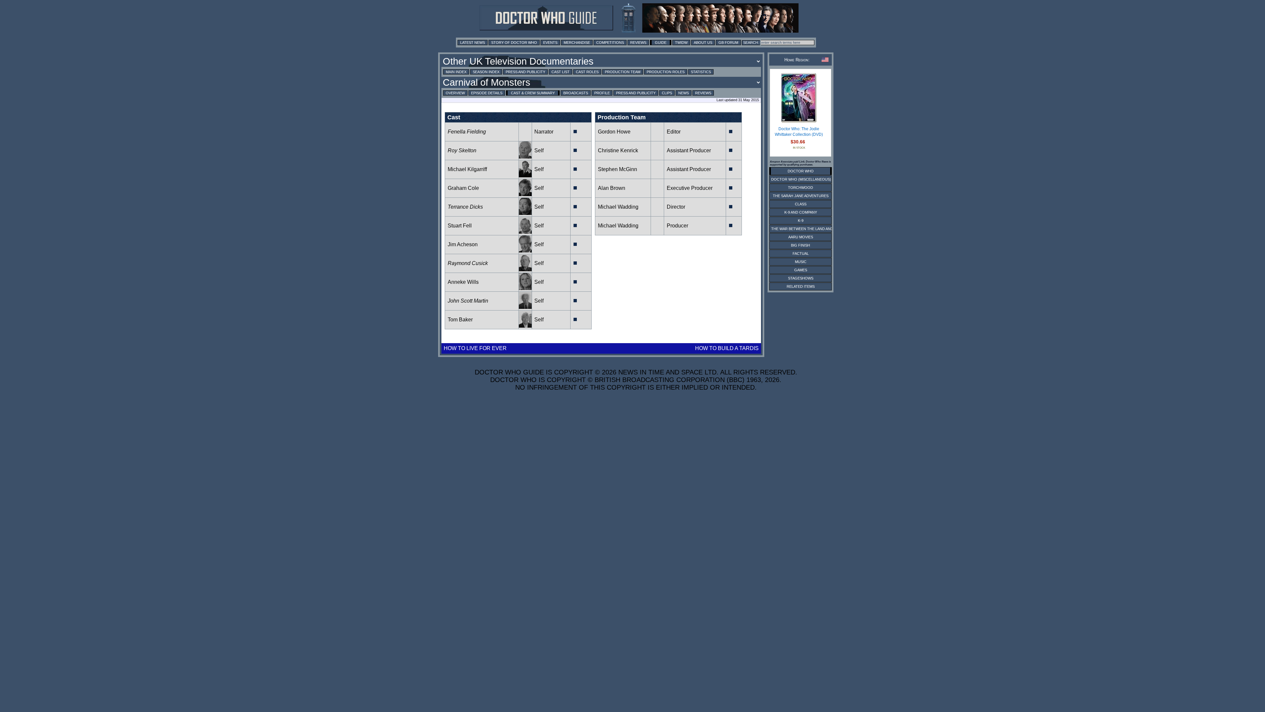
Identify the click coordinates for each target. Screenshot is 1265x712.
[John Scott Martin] (525, 307)
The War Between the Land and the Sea (810, 229)
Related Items (801, 286)
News (683, 93)
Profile (602, 93)
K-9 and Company (800, 212)
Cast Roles (587, 72)
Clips (667, 93)
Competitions (610, 42)
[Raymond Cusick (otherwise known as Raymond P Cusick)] (525, 269)
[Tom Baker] (525, 326)
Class (800, 204)
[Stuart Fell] (525, 232)
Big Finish (800, 245)
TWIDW (681, 42)
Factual (801, 253)
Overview (455, 93)
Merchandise (577, 42)
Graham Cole (463, 188)
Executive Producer (690, 188)
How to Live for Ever (475, 348)
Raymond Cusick (468, 263)
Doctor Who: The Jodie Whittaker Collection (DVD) (799, 132)
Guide (660, 42)
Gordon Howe (614, 131)
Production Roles (666, 72)
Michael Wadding (618, 207)
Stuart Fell (460, 225)
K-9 (800, 220)
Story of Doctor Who (514, 42)
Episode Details (486, 93)
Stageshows (800, 278)
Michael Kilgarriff (467, 169)
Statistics (701, 72)
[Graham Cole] (525, 194)
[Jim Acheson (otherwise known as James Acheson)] (525, 250)
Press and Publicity (525, 72)
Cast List (560, 72)
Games (800, 270)
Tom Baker (460, 319)
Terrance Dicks (465, 207)
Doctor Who (801, 171)
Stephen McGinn (617, 169)
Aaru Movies (800, 237)
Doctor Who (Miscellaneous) (801, 179)
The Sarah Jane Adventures (801, 196)
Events (550, 42)
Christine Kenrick (618, 150)
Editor (674, 131)
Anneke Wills (463, 282)
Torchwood (800, 188)
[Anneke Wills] (525, 288)
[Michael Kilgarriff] (525, 175)
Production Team (622, 72)
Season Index (486, 72)
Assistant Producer (689, 150)
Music (800, 262)
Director (676, 207)
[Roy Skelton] (525, 157)
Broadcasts (575, 93)
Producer (677, 225)
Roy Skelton (462, 150)
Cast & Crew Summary (533, 93)
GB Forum (728, 42)
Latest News (472, 42)
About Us (703, 42)
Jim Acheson (463, 244)
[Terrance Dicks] (525, 213)
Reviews (638, 42)
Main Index (456, 72)
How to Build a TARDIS (727, 348)
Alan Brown (611, 188)
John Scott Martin (468, 301)
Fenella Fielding (467, 131)
